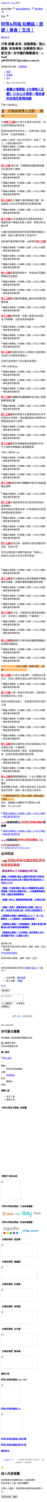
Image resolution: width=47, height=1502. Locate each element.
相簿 (8, 72)
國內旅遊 (21, 978)
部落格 (9, 75)
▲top (3, 985)
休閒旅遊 (22, 67)
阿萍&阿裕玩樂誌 (9, 953)
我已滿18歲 (6, 1497)
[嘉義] (20, 981)
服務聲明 (28, 1462)
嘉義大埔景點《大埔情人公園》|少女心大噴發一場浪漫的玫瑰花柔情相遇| (25, 94)
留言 (33, 968)
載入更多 (5, 991)
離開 (15, 1497)
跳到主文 (5, 37)
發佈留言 (5, 1007)
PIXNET (12, 1460)
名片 (8, 78)
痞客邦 (28, 968)
